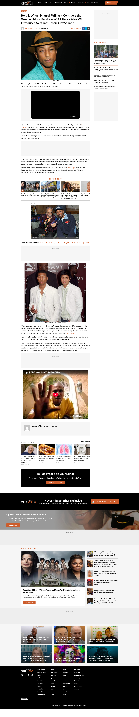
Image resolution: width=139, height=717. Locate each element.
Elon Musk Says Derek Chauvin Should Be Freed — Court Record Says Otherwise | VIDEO (69, 639)
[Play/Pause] (33, 117)
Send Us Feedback (55, 482)
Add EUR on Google (76, 28)
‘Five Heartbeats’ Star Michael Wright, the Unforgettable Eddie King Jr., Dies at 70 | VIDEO (105, 601)
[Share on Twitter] (86, 28)
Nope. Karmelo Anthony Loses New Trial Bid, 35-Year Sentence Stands (105, 573)
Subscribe (13, 525)
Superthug (70, 333)
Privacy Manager (24, 698)
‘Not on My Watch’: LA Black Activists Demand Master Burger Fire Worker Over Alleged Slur (50, 195)
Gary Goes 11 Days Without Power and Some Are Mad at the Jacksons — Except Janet (30, 195)
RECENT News (55, 179)
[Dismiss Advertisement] (33, 93)
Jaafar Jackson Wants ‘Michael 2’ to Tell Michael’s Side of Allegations (104, 75)
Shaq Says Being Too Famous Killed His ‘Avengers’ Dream (104, 592)
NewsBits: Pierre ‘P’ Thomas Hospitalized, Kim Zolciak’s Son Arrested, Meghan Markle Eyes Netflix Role (106, 69)
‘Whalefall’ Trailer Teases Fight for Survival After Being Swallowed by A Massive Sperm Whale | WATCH (101, 658)
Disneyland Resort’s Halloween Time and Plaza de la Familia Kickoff (105, 87)
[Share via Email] (88, 28)
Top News (24, 11)
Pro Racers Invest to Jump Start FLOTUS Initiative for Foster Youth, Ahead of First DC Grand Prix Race (105, 62)
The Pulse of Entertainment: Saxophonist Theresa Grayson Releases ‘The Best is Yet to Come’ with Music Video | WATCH (70, 196)
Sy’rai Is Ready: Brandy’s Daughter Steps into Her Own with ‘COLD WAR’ (106, 582)
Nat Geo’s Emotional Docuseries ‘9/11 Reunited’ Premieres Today (104, 81)
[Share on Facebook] (83, 28)
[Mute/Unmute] (78, 117)
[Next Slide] (88, 190)
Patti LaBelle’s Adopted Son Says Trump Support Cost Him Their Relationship (102, 640)
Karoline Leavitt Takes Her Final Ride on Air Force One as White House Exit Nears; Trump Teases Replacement (36, 658)
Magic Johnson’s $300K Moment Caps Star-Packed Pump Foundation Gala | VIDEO (36, 639)
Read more (31, 602)
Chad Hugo (71, 168)
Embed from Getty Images (36, 203)
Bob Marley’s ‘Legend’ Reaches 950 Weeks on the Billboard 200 (68, 659)
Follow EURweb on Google (106, 501)
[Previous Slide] (22, 190)
